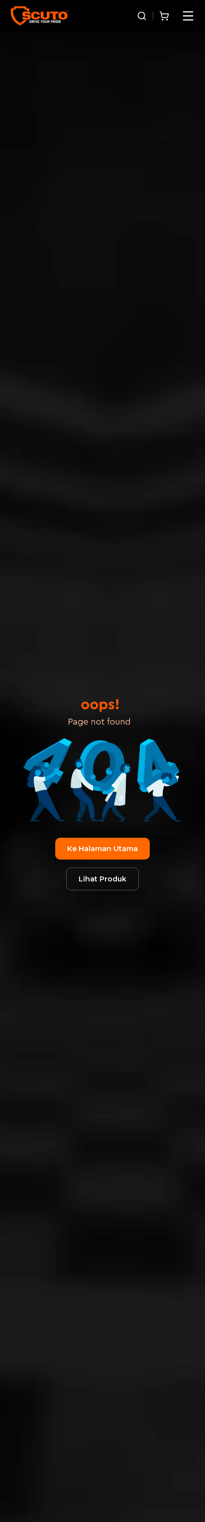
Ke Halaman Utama (102, 848)
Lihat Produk (102, 878)
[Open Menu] (188, 16)
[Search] (142, 16)
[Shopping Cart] (164, 16)
